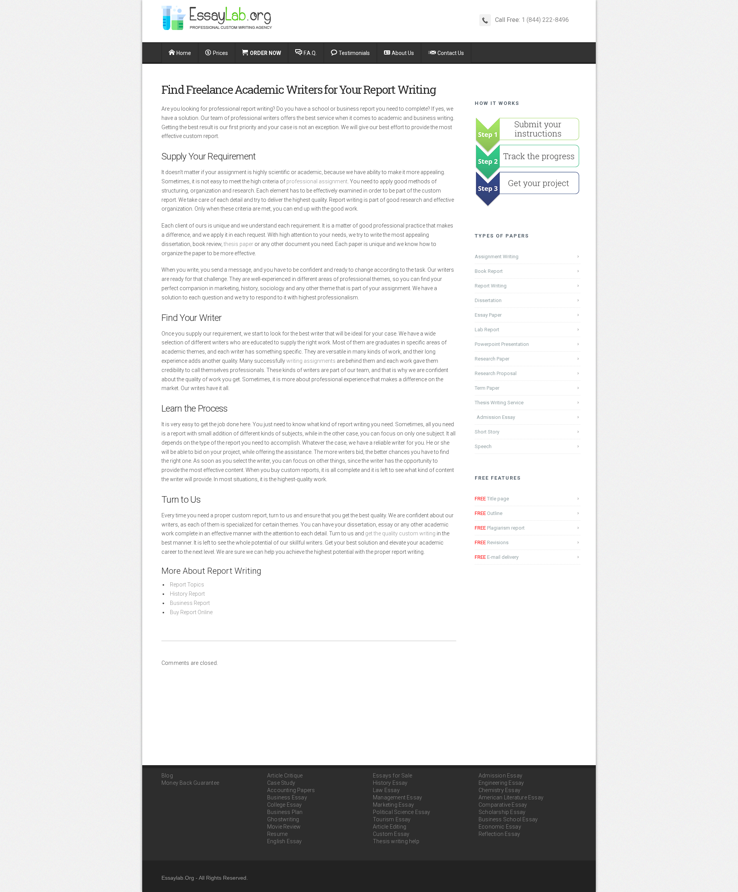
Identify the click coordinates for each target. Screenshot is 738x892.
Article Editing (389, 827)
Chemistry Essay (499, 790)
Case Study (281, 783)
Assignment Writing (497, 256)
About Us (403, 53)
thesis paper (238, 244)
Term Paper (487, 388)
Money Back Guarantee (190, 783)
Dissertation (488, 300)
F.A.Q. (310, 53)
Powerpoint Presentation (502, 344)
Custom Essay (391, 834)
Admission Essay (496, 417)
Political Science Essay (401, 812)
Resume (277, 834)
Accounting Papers (291, 790)
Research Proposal (496, 373)
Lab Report (487, 329)
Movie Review (284, 827)
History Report (187, 594)
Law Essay (386, 790)
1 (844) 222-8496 (545, 19)
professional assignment (316, 181)
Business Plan (285, 812)
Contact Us (450, 53)
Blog (167, 775)
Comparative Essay (503, 805)
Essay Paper (488, 315)
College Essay (284, 805)
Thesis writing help (396, 841)
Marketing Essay (393, 805)
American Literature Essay (511, 797)
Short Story (487, 432)
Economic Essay (500, 827)
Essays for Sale (392, 775)
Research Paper (492, 359)
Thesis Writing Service (499, 402)
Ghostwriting (283, 819)
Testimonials (354, 53)
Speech (483, 446)
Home (183, 53)
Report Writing (491, 286)
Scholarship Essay (502, 812)
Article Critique (285, 775)
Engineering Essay (501, 783)
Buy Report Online (191, 612)
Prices (220, 53)
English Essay (284, 841)
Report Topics (187, 584)
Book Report (489, 271)
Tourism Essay (392, 819)
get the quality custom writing (400, 533)
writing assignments (311, 361)
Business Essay (287, 797)
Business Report (190, 603)
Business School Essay (508, 819)
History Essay (390, 783)
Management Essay (397, 797)
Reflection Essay (499, 834)
